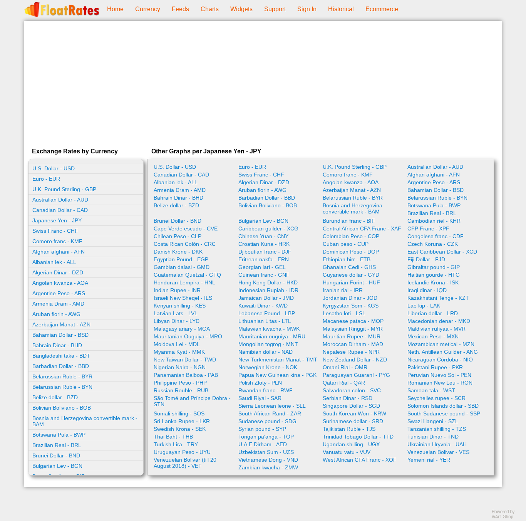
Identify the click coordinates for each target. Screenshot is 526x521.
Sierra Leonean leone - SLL (272, 406)
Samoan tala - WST (431, 390)
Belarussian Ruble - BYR (62, 376)
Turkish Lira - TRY (176, 444)
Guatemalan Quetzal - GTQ (187, 275)
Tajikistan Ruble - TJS (349, 429)
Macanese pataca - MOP (353, 321)
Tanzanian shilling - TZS (436, 429)
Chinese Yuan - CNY (263, 236)
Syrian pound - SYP (262, 429)
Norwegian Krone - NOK (267, 367)
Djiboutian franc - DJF (264, 252)
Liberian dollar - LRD (432, 313)
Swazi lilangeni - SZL (432, 421)
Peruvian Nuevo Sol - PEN (439, 375)
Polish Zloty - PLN (260, 383)
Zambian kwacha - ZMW (268, 467)
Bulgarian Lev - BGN (57, 466)
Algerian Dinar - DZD (57, 272)
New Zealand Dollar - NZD (355, 359)
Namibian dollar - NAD (265, 352)
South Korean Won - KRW (354, 413)
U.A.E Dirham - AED (262, 444)
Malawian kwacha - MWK (269, 329)
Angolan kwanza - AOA (60, 283)
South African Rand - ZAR (269, 413)
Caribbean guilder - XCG (268, 228)
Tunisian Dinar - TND (433, 437)
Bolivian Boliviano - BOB (61, 408)
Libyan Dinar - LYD (176, 321)
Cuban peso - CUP (346, 244)
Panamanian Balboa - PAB (186, 375)
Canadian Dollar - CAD (60, 210)
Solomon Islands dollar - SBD (443, 406)
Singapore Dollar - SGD (351, 406)
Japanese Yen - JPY (57, 220)
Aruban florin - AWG (56, 314)
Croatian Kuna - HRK (264, 244)
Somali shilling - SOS (179, 413)
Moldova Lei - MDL (177, 344)
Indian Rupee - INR (177, 290)
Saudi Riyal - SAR (259, 398)
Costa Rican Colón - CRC (185, 244)
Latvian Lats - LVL (176, 313)
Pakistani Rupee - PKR (435, 367)
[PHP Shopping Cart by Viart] (506, 517)
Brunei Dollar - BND (56, 455)
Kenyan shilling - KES (180, 306)
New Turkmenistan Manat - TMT (277, 359)
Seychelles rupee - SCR (436, 398)
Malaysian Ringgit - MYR (353, 329)
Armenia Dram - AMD (58, 304)
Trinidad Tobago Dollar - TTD (358, 437)
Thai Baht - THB (173, 437)
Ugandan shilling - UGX (351, 444)
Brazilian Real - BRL (56, 445)
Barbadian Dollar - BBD (60, 366)
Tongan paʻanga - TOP (266, 437)
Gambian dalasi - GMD (181, 267)
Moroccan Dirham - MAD (353, 344)
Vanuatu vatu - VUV (346, 452)
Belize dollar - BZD (55, 397)
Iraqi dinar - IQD (427, 290)
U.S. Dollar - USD (53, 168)
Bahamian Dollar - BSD (60, 335)
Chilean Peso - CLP (177, 236)
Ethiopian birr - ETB (346, 259)
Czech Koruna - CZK (432, 244)
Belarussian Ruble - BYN (62, 387)
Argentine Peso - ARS (58, 293)
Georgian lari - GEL (262, 267)
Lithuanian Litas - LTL (264, 321)
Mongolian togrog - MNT (268, 344)
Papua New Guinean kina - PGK (277, 375)
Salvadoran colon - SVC (352, 390)
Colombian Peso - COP (351, 236)
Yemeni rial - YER (428, 460)
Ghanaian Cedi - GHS (349, 267)
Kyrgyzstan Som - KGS (351, 306)
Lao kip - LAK (423, 306)
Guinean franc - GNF (264, 275)
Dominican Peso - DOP (351, 252)
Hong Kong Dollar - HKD (268, 282)
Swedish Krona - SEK (180, 429)
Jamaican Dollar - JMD (266, 298)
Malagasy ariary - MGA (182, 329)
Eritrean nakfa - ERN (263, 259)
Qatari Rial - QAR (344, 383)
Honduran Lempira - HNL (184, 282)
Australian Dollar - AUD (60, 200)
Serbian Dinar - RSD (347, 398)
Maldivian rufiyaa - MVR (436, 329)
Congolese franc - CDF (435, 236)
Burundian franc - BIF (349, 221)
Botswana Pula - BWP (58, 435)
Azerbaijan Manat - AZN (61, 324)
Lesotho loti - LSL (344, 313)
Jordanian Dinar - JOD (350, 298)
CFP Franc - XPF (428, 228)
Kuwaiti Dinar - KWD (263, 306)
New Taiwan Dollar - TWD (185, 359)
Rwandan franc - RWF (265, 390)
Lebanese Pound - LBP (266, 313)
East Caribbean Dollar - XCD (442, 252)
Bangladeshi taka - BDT (61, 356)
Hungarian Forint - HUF (351, 282)
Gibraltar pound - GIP (433, 267)
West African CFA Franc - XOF (360, 460)
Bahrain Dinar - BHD (57, 345)
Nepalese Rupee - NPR (351, 352)
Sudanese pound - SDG (267, 421)
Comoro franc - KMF (57, 241)
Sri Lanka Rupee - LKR (182, 421)
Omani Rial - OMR (345, 367)
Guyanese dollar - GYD (351, 275)
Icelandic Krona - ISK (433, 282)
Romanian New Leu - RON (439, 383)
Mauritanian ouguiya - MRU (271, 336)
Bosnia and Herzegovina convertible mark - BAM (84, 421)
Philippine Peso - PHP (180, 383)
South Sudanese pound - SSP (443, 413)
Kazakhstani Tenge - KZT (438, 298)
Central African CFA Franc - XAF (362, 228)
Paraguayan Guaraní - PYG (356, 375)
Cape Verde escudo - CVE (186, 228)
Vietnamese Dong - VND (268, 460)
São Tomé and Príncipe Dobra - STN (192, 401)
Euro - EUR (46, 179)
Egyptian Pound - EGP (181, 259)
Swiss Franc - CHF (55, 231)
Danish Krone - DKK (178, 252)
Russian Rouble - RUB (181, 390)
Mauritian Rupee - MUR (351, 336)
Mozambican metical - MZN (440, 344)
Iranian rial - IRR (343, 290)
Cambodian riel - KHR (434, 221)
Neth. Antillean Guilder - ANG (442, 352)
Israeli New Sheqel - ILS (183, 298)
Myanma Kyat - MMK (179, 352)
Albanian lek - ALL (54, 262)
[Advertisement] (263, 82)
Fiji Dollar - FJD (426, 259)
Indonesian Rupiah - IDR (268, 290)
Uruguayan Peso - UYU (182, 452)
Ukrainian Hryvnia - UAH (437, 444)
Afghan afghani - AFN (58, 252)
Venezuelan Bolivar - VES (438, 452)
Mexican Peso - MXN (433, 336)
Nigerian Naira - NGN (180, 367)
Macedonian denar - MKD (438, 321)
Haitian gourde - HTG (433, 275)
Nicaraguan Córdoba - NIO (440, 359)
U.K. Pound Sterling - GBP (64, 189)
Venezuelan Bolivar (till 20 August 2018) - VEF (185, 463)
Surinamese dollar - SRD (353, 421)
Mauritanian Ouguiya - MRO (188, 336)
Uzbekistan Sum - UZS (266, 452)
